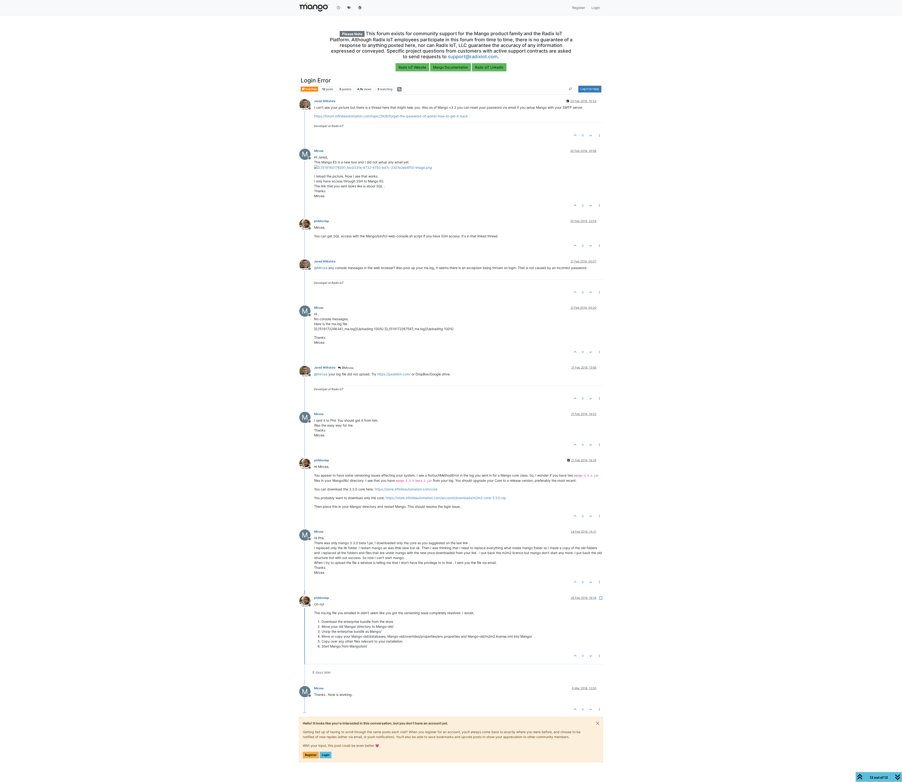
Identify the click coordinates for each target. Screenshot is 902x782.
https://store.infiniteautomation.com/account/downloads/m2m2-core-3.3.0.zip (446, 498)
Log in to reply (589, 89)
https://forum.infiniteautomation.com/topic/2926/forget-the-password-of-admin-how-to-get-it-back (391, 116)
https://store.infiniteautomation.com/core (406, 489)
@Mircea (347, 368)
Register (311, 755)
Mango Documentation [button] (450, 67)
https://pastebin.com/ (394, 374)
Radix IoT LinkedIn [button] (489, 67)
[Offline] (306, 104)
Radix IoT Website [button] (412, 67)
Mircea (318, 151)
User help (311, 89)
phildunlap (321, 221)
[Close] (597, 723)
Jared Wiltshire (324, 101)
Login (325, 755)
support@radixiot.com (473, 56)
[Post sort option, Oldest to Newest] (571, 89)
